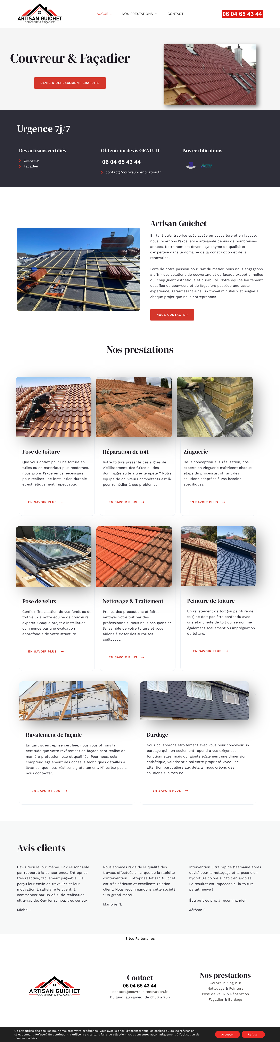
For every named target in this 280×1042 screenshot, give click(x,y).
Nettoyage (216, 988)
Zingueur (233, 983)
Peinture (236, 988)
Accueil (104, 14)
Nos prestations (137, 14)
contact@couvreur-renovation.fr (140, 992)
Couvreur (218, 983)
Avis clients (41, 848)
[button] (155, 13)
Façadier (216, 999)
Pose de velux (213, 994)
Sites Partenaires (140, 938)
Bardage (235, 999)
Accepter (227, 1034)
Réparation (239, 994)
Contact (175, 14)
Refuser (253, 1034)
